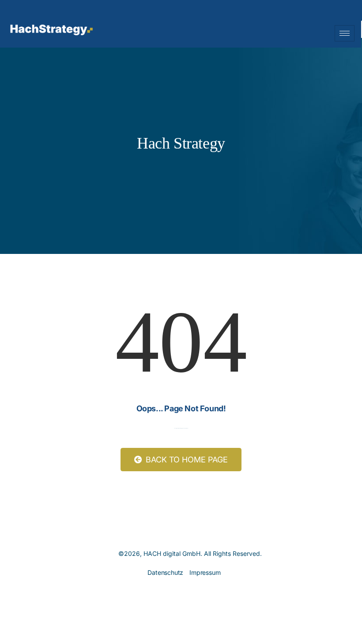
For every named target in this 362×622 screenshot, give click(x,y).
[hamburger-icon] (344, 33)
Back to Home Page (185, 459)
